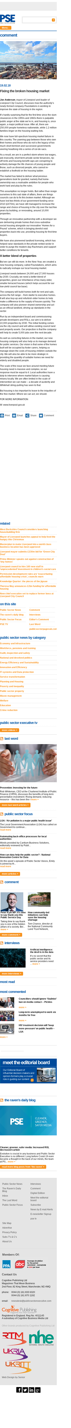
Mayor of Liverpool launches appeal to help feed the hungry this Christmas (27, 538)
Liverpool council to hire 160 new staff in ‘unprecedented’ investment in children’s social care (28, 568)
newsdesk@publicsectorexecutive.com (31, 1301)
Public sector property (12, 691)
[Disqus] (28, 470)
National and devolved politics (16, 657)
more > (35, 799)
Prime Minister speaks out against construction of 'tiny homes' (27, 560)
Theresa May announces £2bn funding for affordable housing (28, 587)
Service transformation (12, 677)
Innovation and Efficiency (13, 667)
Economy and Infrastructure (15, 643)
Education (5, 705)
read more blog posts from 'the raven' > (23, 1166)
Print (7, 415)
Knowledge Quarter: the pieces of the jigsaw (23, 581)
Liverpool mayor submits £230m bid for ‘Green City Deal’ (27, 553)
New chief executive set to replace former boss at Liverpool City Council (27, 595)
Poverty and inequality (12, 686)
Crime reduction (8, 710)
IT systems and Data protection (17, 672)
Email (20, 415)
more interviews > (11, 973)
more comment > (11, 934)
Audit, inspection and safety (15, 653)
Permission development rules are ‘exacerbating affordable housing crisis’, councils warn (26, 575)
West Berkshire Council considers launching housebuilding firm (24, 530)
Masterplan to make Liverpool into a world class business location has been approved (25, 545)
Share (33, 415)
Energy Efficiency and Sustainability (19, 662)
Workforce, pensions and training (18, 648)
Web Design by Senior (13, 1377)
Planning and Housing (11, 681)
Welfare (4, 700)
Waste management (11, 696)
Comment (49, 415)
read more (5, 829)
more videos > (9, 730)
